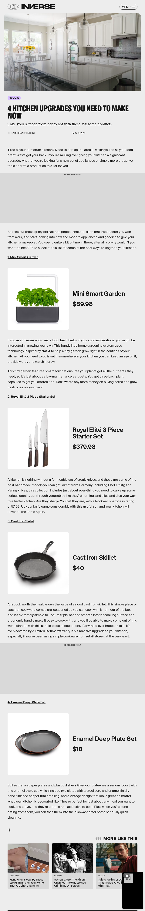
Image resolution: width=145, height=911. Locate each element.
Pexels (6, 54)
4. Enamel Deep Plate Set (27, 702)
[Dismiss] (139, 875)
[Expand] (126, 875)
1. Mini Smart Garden (23, 257)
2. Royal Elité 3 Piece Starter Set (31, 397)
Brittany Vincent (24, 133)
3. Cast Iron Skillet (21, 521)
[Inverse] (38, 6)
